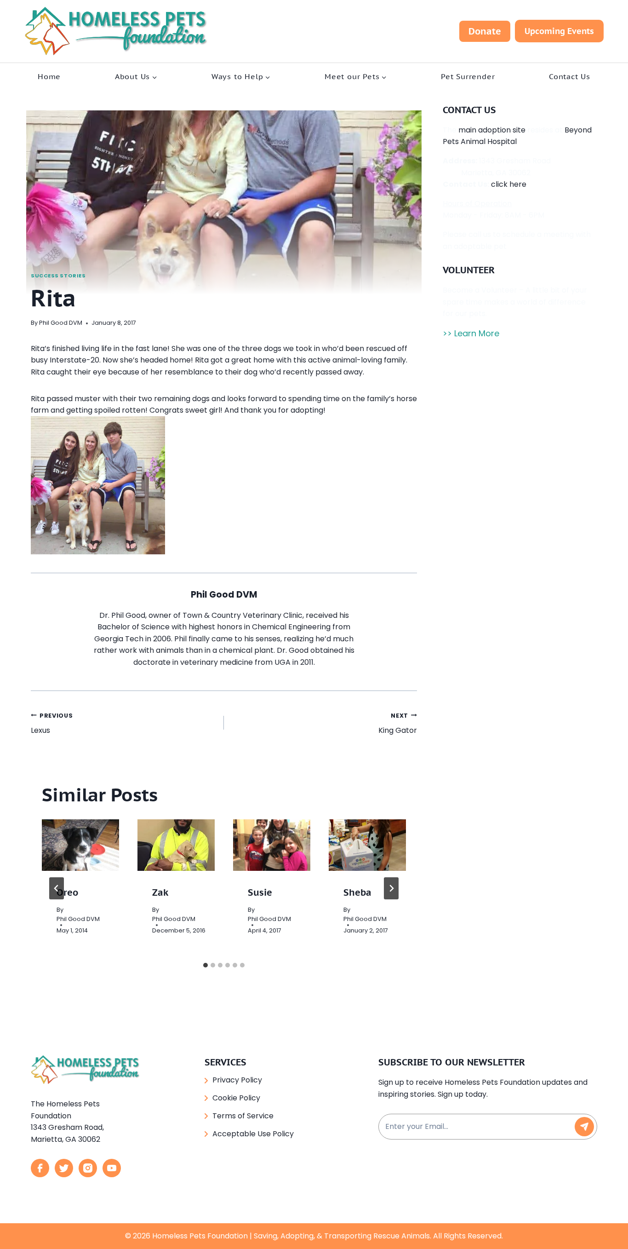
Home (49, 76)
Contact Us (569, 76)
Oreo (67, 892)
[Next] (391, 888)
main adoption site (491, 130)
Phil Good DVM (60, 323)
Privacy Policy (237, 1080)
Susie (260, 892)
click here (508, 184)
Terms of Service (243, 1116)
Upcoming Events (559, 31)
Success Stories (58, 275)
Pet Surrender (468, 76)
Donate (484, 31)
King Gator (397, 724)
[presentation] (80, 845)
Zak (160, 892)
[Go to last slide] (56, 888)
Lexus (52, 724)
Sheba (357, 892)
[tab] (205, 965)
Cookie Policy (236, 1098)
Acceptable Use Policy (253, 1133)
